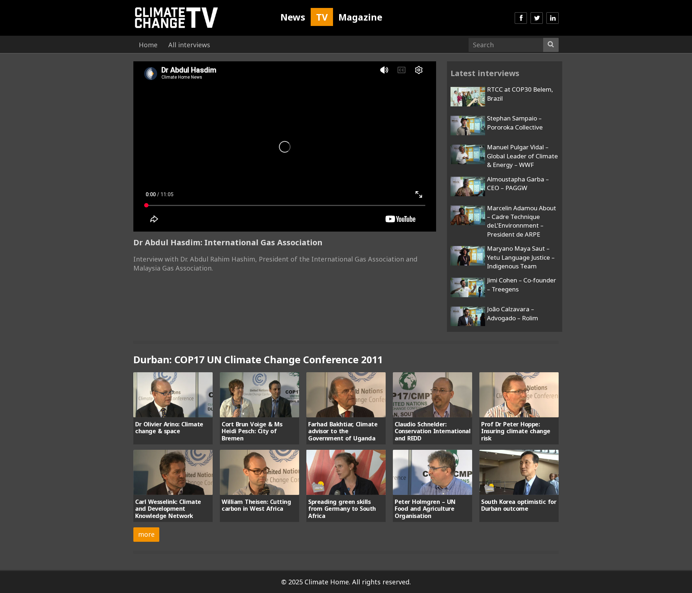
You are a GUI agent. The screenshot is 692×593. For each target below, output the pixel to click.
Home (148, 44)
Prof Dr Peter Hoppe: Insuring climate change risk (515, 431)
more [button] (146, 534)
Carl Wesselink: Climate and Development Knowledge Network (168, 509)
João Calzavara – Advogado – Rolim (512, 313)
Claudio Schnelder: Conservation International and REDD (432, 431)
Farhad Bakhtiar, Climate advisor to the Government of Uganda (342, 431)
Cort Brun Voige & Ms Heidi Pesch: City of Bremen (252, 431)
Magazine (360, 17)
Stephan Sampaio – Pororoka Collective (515, 122)
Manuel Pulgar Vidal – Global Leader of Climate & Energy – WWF (522, 156)
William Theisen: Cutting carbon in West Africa (256, 505)
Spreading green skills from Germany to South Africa (342, 509)
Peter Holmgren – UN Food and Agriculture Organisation (425, 509)
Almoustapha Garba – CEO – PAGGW (518, 183)
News (292, 17)
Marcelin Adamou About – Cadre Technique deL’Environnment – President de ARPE (521, 221)
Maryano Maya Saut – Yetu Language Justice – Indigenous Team (521, 257)
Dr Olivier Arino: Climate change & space (169, 427)
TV (322, 17)
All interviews (189, 44)
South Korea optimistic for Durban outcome (518, 505)
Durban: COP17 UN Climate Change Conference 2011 (258, 359)
